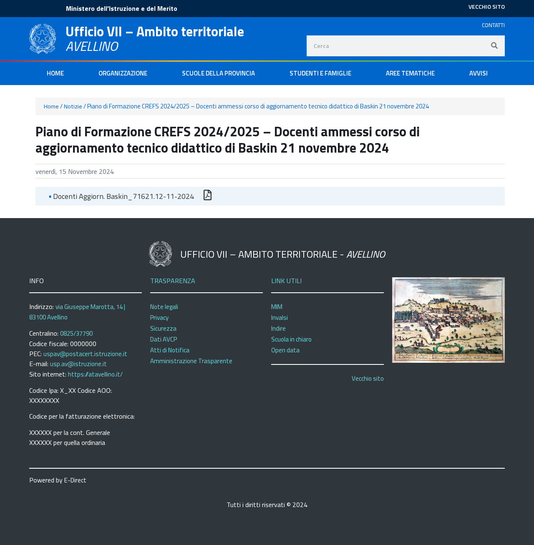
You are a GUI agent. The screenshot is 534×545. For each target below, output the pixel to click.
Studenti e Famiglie (320, 73)
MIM (276, 306)
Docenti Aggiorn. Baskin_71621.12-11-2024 (121, 196)
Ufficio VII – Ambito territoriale (154, 31)
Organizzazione (122, 73)
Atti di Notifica (169, 350)
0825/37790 (76, 333)
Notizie (73, 106)
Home (55, 73)
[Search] (494, 45)
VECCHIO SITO (487, 6)
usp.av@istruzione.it (78, 364)
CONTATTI (493, 25)
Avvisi (478, 73)
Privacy (159, 317)
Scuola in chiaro (291, 339)
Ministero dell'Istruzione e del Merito (121, 8)
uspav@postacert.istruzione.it (85, 354)
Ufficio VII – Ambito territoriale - (282, 253)
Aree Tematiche (410, 73)
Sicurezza (163, 328)
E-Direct (75, 480)
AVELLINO (91, 46)
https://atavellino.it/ (95, 374)
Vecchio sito (368, 378)
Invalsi (279, 317)
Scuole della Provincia (218, 73)
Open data (285, 350)
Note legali (164, 306)
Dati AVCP (163, 339)
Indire (278, 328)
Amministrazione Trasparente (191, 361)
